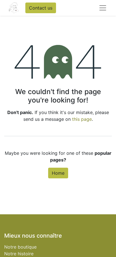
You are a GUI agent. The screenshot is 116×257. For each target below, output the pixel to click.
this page (82, 119)
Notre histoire (19, 253)
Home (58, 173)
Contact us (40, 8)
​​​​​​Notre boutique (20, 247)
